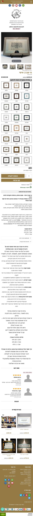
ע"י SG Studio (12, 504)
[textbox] (16, 22)
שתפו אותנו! (28, 492)
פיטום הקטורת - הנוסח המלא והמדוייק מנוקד (25, 473)
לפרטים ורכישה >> (24, 435)
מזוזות (29, 477)
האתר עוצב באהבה (19, 504)
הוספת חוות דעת (27, 372)
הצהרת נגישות (27, 480)
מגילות (29, 476)
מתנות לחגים (28, 479)
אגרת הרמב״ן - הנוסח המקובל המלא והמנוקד (25, 483)
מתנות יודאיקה (27, 471)
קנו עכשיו (16, 180)
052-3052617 (16, 29)
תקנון (29, 485)
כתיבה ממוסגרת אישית (25, 469)
